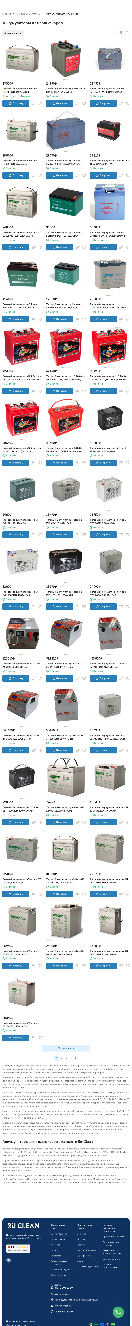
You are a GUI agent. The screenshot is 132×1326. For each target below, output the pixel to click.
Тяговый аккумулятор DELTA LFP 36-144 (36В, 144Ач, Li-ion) (64, 665)
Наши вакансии (58, 1239)
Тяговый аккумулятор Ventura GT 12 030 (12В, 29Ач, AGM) (65, 809)
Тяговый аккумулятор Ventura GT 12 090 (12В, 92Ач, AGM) (21, 881)
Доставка (81, 1234)
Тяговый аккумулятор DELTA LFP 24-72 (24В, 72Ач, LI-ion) (21, 665)
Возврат (81, 1239)
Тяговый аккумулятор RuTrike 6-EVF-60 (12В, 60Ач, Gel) (64, 521)
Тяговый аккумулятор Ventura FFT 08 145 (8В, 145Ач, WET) (65, 90)
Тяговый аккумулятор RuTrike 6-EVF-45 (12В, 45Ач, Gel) (108, 450)
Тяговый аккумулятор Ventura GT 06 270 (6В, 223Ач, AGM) (109, 953)
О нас (53, 1228)
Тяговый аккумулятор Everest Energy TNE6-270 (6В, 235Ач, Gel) (108, 737)
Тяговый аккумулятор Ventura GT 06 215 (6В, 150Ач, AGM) (109, 881)
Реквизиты (56, 1256)
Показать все (66, 1048)
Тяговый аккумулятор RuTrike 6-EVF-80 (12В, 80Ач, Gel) (108, 521)
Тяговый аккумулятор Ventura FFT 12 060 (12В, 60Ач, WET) (109, 162)
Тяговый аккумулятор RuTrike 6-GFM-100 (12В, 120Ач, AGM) (20, 809)
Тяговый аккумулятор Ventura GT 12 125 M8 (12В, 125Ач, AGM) (21, 234)
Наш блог (55, 1250)
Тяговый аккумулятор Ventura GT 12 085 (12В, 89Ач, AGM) (21, 162)
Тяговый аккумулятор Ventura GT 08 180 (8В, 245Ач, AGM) (21, 1024)
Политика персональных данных (21, 1321)
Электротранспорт (112, 1259)
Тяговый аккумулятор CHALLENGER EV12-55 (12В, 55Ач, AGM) (108, 306)
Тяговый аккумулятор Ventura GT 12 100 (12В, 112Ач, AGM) (21, 90)
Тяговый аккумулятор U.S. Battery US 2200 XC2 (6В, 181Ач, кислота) (21, 378)
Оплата (80, 1228)
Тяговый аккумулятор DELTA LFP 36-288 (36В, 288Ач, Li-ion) (64, 737)
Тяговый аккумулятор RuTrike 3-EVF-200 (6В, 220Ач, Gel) (108, 593)
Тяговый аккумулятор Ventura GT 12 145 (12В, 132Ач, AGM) (65, 881)
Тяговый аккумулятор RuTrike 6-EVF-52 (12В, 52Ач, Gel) (20, 521)
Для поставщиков (59, 1234)
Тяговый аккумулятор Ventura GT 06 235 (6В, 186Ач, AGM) (21, 953)
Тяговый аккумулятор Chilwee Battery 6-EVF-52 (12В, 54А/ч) (63, 306)
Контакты (55, 1245)
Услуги (80, 1261)
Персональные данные (61, 1269)
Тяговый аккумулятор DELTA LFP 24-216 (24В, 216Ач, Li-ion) (21, 737)
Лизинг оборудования (87, 1266)
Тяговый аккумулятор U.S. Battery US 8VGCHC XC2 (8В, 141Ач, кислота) (21, 450)
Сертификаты (83, 1256)
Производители (58, 1275)
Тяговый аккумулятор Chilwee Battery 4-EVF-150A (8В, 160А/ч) (107, 234)
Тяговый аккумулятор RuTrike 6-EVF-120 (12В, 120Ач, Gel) (64, 593)
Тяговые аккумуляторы (28, 13)
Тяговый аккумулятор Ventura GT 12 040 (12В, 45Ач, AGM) (109, 809)
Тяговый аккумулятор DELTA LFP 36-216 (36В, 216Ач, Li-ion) (108, 665)
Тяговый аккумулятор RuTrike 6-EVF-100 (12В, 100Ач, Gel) (20, 593)
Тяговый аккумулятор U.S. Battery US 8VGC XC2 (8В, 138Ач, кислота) (109, 378)
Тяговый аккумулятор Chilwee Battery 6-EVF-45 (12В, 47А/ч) (19, 306)
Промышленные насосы (114, 1236)
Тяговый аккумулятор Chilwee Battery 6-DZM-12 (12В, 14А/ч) (63, 234)
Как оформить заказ (86, 1250)
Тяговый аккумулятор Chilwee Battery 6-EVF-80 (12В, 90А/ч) (107, 90)
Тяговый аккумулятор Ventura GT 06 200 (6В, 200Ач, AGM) (65, 953)
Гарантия (81, 1245)
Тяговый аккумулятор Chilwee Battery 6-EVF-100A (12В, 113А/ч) (64, 162)
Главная (6, 13)
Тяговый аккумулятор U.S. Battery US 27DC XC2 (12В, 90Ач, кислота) (65, 450)
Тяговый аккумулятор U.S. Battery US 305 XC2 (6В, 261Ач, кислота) (65, 378)
